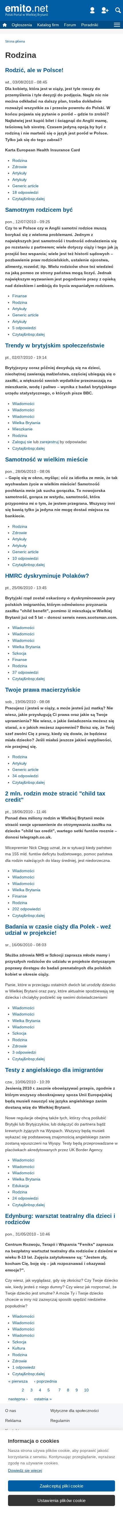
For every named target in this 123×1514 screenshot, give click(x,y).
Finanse (19, 296)
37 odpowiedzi (25, 672)
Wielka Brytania (26, 422)
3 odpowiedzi (24, 1052)
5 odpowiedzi (24, 327)
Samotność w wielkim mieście (46, 459)
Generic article (25, 186)
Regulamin (60, 1420)
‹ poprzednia (45, 1381)
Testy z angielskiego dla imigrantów (54, 1070)
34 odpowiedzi (25, 776)
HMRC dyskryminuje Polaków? (47, 576)
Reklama (13, 1420)
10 (86, 1390)
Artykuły (19, 173)
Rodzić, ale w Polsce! (34, 70)
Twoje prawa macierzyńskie (42, 690)
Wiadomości (23, 403)
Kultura (18, 1348)
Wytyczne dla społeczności (74, 1410)
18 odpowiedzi (25, 192)
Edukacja (20, 1185)
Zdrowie (19, 166)
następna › (18, 1399)
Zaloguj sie (22, 441)
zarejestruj (49, 441)
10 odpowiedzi (25, 558)
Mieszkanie (22, 429)
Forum (70, 25)
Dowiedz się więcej (25, 1470)
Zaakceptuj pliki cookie (62, 1486)
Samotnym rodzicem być (39, 210)
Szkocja (19, 653)
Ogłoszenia (22, 25)
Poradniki (89, 25)
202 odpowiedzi (26, 909)
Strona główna (15, 41)
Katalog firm (48, 25)
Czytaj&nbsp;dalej (28, 198)
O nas (10, 1410)
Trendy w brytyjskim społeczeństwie (54, 345)
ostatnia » (43, 1399)
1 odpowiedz (23, 1367)
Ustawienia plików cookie (61, 1500)
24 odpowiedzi (25, 1198)
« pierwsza (18, 1381)
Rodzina (19, 160)
